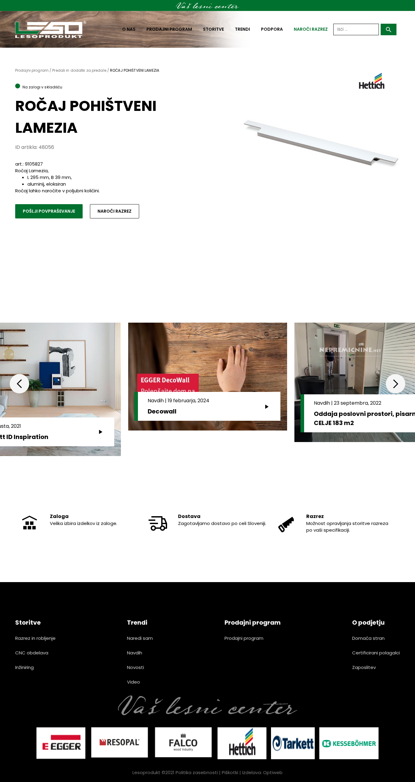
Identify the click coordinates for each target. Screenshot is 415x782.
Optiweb (273, 772)
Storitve (213, 29)
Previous (19, 383)
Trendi (242, 29)
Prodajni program (169, 29)
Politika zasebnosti (197, 772)
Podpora (272, 29)
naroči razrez (311, 29)
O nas (128, 29)
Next (395, 383)
